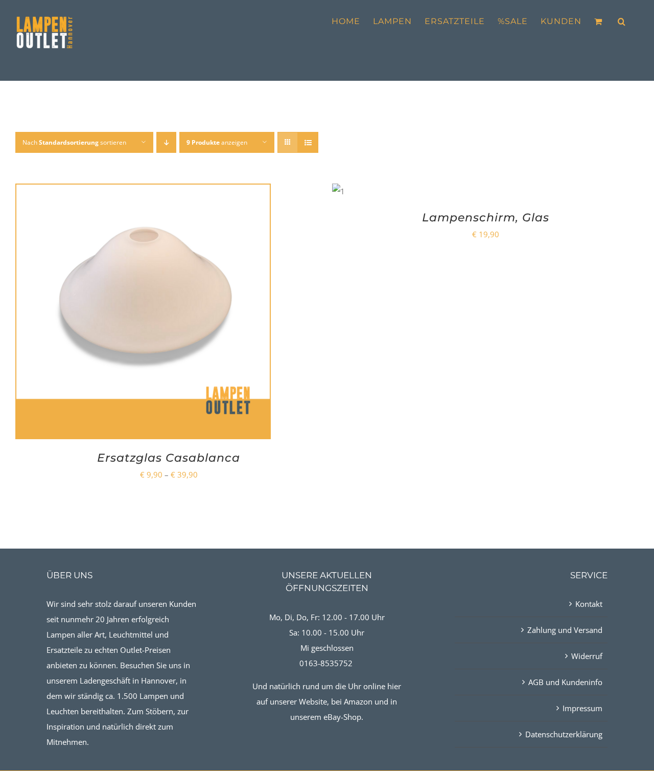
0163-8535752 (326, 663)
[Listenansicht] (308, 142)
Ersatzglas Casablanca (168, 458)
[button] (622, 21)
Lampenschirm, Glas (485, 217)
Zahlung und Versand (564, 630)
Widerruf (586, 656)
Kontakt (588, 604)
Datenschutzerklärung (563, 734)
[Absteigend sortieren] (166, 142)
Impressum (582, 708)
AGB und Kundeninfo (565, 682)
